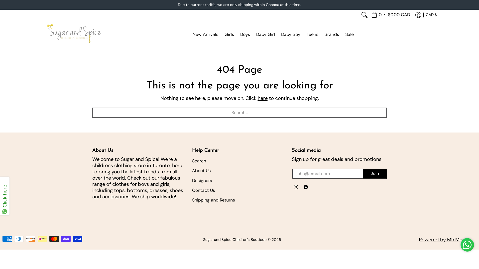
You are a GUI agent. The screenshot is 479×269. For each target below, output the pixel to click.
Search (199, 161)
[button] (391, 15)
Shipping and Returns (213, 200)
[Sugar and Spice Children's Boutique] (73, 34)
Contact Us (203, 190)
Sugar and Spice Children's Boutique (235, 239)
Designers (202, 180)
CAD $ (431, 14)
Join (375, 173)
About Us (201, 170)
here (263, 98)
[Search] (364, 15)
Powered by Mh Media (444, 239)
